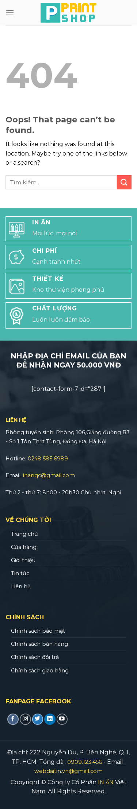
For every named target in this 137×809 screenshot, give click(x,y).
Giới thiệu (23, 560)
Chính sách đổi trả (35, 657)
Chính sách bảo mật (38, 631)
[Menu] (9, 12)
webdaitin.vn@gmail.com (68, 771)
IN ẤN (106, 782)
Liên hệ (21, 586)
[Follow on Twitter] (37, 719)
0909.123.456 (84, 762)
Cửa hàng (24, 547)
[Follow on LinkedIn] (50, 719)
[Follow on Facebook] (13, 719)
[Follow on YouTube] (62, 719)
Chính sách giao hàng (40, 670)
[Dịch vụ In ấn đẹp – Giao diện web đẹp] (68, 13)
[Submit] (124, 182)
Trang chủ (24, 534)
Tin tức (20, 573)
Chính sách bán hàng (39, 644)
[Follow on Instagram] (25, 719)
